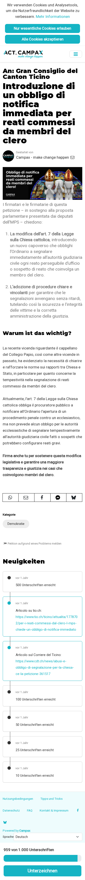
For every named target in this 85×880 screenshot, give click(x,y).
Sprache (8, 836)
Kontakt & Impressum (54, 810)
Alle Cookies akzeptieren (42, 39)
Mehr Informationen (53, 16)
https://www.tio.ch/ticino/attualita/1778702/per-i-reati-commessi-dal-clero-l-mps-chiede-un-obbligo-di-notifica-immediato (47, 623)
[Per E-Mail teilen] (26, 497)
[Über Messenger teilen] (58, 497)
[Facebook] (78, 810)
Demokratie (15, 524)
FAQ (29, 810)
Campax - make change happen (43, 157)
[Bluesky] (5, 822)
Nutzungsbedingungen (18, 798)
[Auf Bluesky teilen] (74, 497)
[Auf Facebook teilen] (42, 497)
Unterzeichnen (42, 870)
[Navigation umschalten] (75, 54)
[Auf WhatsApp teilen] (10, 497)
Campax (24, 830)
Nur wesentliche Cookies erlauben (42, 28)
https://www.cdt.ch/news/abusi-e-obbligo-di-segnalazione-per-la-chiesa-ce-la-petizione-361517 (45, 667)
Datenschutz (11, 810)
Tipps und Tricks (51, 798)
